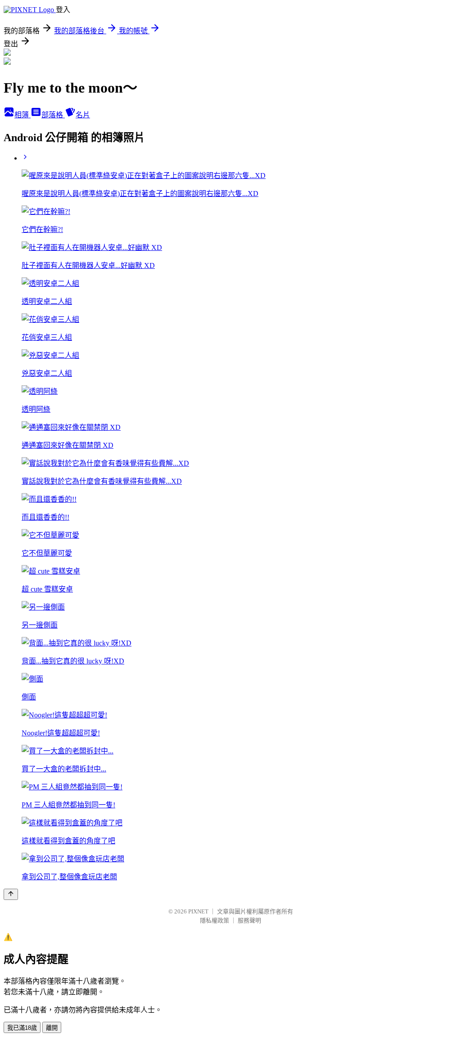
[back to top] (11, 894)
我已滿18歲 (22, 1027)
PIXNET (198, 911)
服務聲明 (249, 920)
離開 (52, 1027)
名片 (83, 115)
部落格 (53, 115)
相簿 (22, 115)
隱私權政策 (214, 920)
